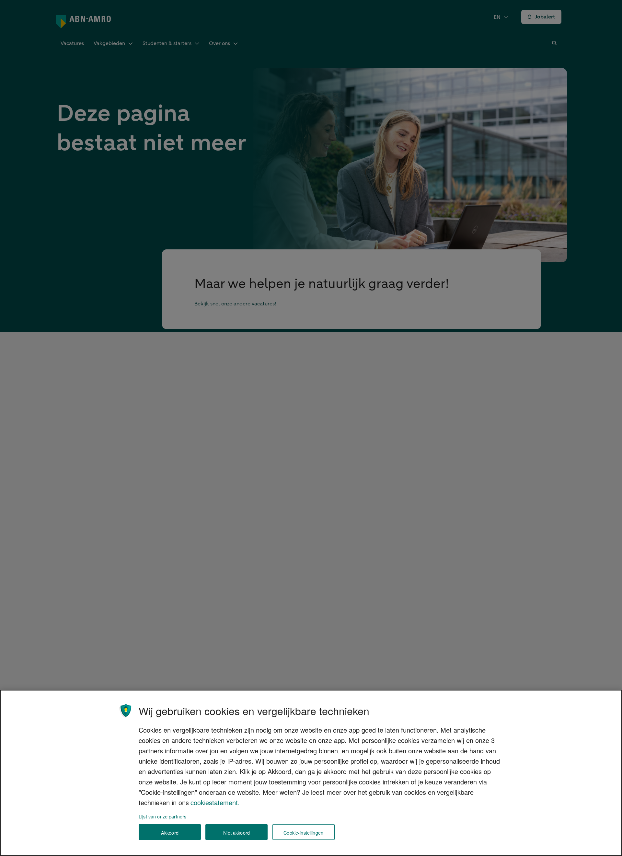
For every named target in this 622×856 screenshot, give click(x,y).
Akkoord (170, 832)
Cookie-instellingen (303, 832)
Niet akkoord (236, 832)
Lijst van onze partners (162, 816)
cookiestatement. (215, 802)
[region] (311, 773)
